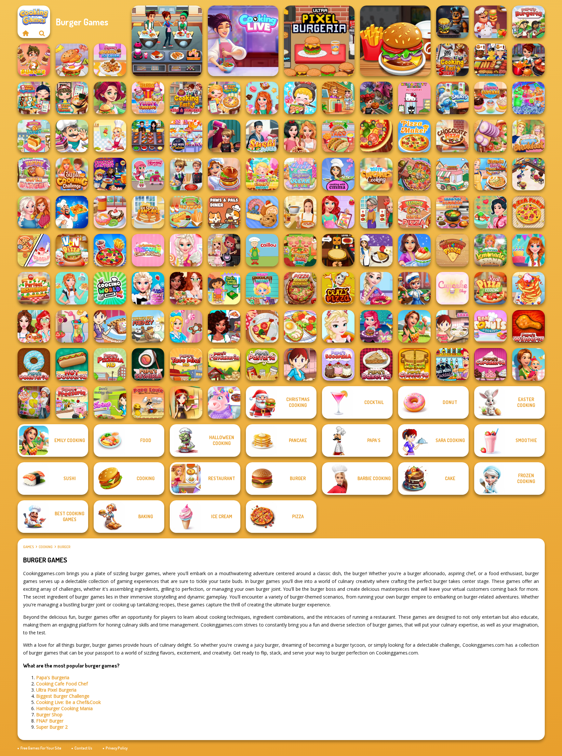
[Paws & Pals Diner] (224, 212)
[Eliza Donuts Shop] (376, 288)
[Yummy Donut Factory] (110, 212)
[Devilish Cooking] (224, 250)
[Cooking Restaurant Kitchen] (528, 174)
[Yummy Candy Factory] (262, 174)
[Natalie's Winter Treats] (186, 326)
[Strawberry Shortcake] (148, 174)
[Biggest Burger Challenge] (72, 60)
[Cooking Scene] (414, 288)
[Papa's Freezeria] (72, 402)
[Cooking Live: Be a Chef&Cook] (243, 41)
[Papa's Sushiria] (148, 364)
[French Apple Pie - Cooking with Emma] (376, 250)
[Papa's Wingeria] (528, 326)
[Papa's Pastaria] (262, 364)
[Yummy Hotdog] (186, 212)
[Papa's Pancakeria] (224, 364)
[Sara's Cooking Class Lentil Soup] (300, 364)
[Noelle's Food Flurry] (224, 326)
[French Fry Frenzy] (148, 326)
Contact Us (83, 748)
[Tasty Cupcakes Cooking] (376, 174)
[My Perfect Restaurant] (34, 288)
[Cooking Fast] (528, 60)
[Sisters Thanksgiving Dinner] (34, 212)
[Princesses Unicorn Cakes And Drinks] (148, 250)
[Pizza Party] (528, 212)
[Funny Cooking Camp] (300, 250)
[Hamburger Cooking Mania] (490, 22)
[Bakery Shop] (262, 212)
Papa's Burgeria (52, 677)
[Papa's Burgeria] (528, 22)
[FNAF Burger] (452, 22)
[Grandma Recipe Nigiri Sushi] (34, 98)
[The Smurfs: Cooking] (452, 98)
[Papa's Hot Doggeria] (72, 364)
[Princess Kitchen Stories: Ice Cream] (186, 250)
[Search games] (42, 33)
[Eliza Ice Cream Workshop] (148, 288)
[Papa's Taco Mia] (186, 364)
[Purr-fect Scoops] (452, 174)
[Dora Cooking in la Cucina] (224, 288)
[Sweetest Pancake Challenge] (528, 288)
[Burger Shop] (395, 41)
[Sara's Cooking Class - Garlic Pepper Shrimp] (110, 402)
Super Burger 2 (52, 727)
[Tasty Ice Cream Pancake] (148, 212)
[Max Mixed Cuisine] (186, 136)
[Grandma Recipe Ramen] (72, 98)
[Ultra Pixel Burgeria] (319, 41)
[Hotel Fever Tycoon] (338, 98)
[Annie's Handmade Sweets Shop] (262, 98)
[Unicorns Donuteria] (224, 402)
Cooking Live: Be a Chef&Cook (68, 702)
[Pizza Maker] (376, 136)
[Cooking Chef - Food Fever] (148, 136)
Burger (64, 547)
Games (28, 547)
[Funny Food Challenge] (34, 326)
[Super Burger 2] (34, 60)
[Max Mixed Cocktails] (452, 364)
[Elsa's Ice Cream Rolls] (338, 326)
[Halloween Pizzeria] (338, 250)
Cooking (46, 547)
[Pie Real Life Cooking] (414, 174)
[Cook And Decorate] (224, 136)
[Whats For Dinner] (300, 212)
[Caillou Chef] (262, 250)
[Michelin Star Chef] (110, 136)
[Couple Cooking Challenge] (72, 174)
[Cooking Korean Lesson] (452, 212)
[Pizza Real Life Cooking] (300, 288)
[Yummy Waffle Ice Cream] (110, 60)
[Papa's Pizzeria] (110, 364)
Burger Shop (49, 714)
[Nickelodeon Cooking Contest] (110, 174)
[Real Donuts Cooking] (490, 326)
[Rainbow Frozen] (528, 98)
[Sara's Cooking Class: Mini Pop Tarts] (110, 326)
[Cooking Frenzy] (186, 174)
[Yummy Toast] (34, 136)
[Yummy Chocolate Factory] (262, 288)
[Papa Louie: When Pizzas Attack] (148, 402)
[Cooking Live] (110, 250)
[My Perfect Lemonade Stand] (490, 250)
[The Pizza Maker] (414, 136)
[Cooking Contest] (376, 326)
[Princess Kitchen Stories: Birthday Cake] (528, 250)
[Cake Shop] (72, 136)
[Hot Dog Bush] (490, 60)
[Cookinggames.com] (26, 33)
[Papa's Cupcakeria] (490, 364)
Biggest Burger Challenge (62, 696)
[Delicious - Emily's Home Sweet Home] (414, 326)
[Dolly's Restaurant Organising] (34, 250)
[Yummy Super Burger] (34, 174)
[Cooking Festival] (224, 174)
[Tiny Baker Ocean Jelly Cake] (300, 174)
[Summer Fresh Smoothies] (72, 326)
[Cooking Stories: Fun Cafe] (414, 250)
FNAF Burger (49, 721)
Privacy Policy (116, 748)
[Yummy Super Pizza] (414, 212)
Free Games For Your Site (40, 748)
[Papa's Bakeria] (376, 364)
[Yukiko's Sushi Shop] (490, 212)
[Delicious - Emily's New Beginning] (528, 364)
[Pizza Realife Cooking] (490, 136)
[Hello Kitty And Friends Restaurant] (414, 98)
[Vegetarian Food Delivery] (338, 212)
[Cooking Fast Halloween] (376, 98)
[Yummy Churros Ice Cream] (148, 98)
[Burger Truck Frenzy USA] (110, 98)
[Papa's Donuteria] (34, 364)
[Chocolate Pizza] (452, 136)
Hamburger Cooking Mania (64, 708)
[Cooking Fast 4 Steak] (452, 60)
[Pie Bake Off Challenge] (300, 136)
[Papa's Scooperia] (338, 364)
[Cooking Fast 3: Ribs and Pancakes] (186, 98)
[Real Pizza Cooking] (490, 288)
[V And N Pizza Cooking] (72, 250)
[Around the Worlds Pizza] (452, 250)
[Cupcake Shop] (452, 288)
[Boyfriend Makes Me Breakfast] (528, 136)
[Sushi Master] (262, 136)
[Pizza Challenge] (262, 326)
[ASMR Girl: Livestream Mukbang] (300, 98)
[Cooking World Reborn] (110, 288)
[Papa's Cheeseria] (414, 364)
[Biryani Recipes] (72, 212)
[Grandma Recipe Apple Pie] (224, 98)
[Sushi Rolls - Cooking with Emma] (338, 174)
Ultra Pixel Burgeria (56, 690)
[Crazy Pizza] (338, 288)
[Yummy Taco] (338, 136)
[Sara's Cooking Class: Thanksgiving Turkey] (186, 402)
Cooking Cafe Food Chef (62, 684)
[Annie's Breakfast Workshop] (72, 288)
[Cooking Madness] (376, 212)
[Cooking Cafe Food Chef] (167, 41)
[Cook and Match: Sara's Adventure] (34, 402)
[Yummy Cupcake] (490, 98)
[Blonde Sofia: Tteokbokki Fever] (490, 174)
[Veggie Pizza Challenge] (186, 288)
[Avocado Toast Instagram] (300, 326)
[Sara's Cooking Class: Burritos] (452, 326)
